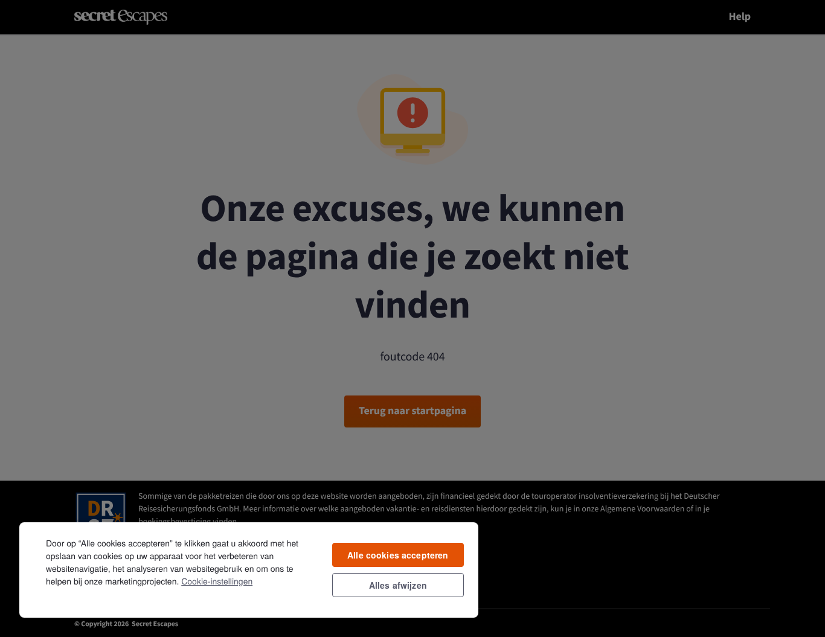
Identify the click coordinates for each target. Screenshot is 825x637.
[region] (248, 569)
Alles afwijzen (398, 585)
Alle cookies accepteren (397, 555)
